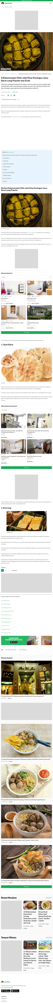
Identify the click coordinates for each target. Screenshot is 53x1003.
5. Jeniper (5, 168)
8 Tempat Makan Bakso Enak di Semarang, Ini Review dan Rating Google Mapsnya (23, 798)
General (7, 72)
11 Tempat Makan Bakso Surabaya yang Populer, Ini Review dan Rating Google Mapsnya (25, 879)
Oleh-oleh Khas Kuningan (11, 648)
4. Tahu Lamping (6, 165)
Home (2, 72)
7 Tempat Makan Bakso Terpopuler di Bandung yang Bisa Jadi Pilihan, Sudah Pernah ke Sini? (25, 758)
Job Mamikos (4, 999)
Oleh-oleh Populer (23, 648)
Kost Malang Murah (6, 620)
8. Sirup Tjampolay (7, 177)
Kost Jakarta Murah (6, 602)
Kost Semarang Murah (6, 617)
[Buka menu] (50, 2)
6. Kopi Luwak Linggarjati (8, 171)
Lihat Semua (26, 331)
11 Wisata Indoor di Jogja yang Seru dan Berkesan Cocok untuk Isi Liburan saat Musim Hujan (30, 956)
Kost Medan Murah (5, 631)
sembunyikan (10, 150)
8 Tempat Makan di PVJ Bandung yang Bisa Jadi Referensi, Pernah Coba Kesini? (22, 695)
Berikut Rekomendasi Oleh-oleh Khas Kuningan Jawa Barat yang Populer (20, 153)
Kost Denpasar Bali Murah (7, 610)
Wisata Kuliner (14, 72)
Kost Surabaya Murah (6, 613)
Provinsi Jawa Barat (31, 231)
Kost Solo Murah (5, 624)
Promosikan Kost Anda (6, 1002)
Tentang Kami (4, 997)
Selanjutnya (14, 569)
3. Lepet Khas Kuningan (8, 162)
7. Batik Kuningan (7, 174)
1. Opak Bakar (6, 156)
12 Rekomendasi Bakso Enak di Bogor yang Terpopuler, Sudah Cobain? (20, 839)
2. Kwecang (5, 159)
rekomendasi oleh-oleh (16, 115)
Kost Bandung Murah (6, 606)
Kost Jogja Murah (5, 599)
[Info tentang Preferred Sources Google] (18, 98)
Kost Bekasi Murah (5, 627)
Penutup (5, 179)
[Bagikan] (8, 94)
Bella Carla (15, 90)
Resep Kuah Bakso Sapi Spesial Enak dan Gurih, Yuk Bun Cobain (45, 915)
